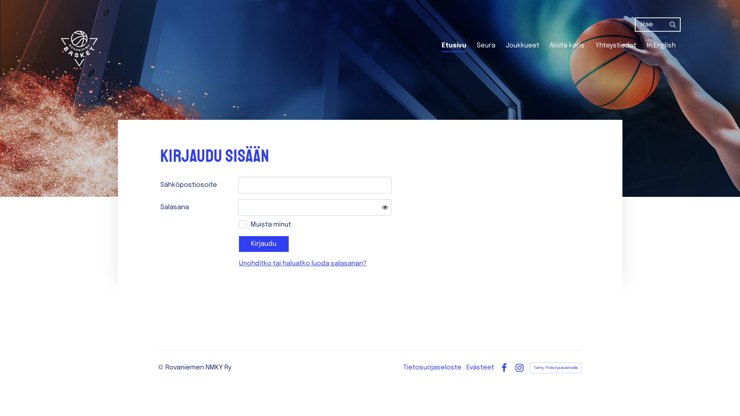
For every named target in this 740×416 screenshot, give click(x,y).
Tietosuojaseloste (432, 367)
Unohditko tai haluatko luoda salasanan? (303, 263)
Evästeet (480, 367)
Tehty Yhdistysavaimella (556, 368)
